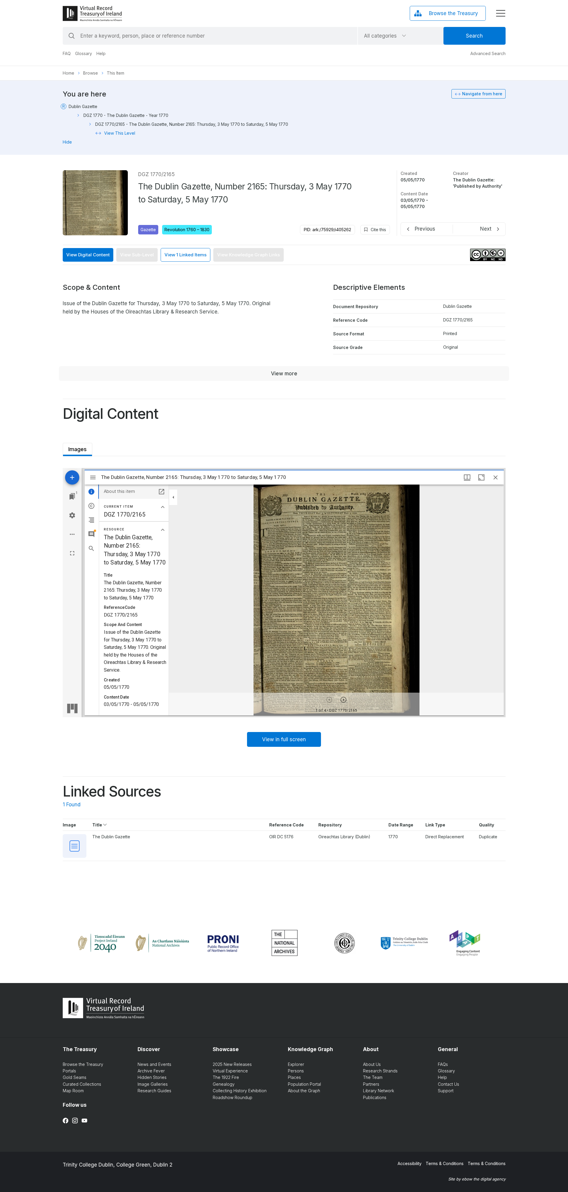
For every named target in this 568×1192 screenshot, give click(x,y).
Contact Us (448, 1084)
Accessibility (410, 1163)
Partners (371, 1084)
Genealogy (224, 1084)
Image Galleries (153, 1084)
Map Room (73, 1090)
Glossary (83, 53)
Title (97, 824)
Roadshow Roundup (232, 1097)
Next (485, 229)
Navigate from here (482, 93)
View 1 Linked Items (185, 255)
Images (77, 447)
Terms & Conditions (445, 1163)
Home (68, 72)
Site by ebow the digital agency (477, 1179)
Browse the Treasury (83, 1064)
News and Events (154, 1064)
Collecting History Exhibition (240, 1090)
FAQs (443, 1064)
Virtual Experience (230, 1070)
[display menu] (500, 13)
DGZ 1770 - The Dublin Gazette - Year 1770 (125, 115)
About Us (372, 1064)
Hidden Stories (152, 1077)
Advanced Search (488, 53)
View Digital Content (88, 255)
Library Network (378, 1090)
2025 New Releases (232, 1064)
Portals (69, 1070)
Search (474, 36)
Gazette (148, 229)
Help (101, 53)
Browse (90, 72)
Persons (296, 1070)
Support (446, 1090)
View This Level (119, 133)
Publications (374, 1097)
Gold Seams (74, 1077)
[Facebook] (65, 1120)
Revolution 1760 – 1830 (186, 229)
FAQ (67, 53)
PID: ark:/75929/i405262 (327, 229)
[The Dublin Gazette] (74, 846)
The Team (373, 1077)
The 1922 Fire (226, 1077)
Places (294, 1077)
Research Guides (154, 1090)
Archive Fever (151, 1070)
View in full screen (284, 739)
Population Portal (304, 1084)
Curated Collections (82, 1084)
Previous (425, 229)
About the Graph (304, 1090)
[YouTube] (84, 1120)
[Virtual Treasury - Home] (92, 13)
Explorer (296, 1064)
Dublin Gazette (83, 106)
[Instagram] (75, 1120)
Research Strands (380, 1070)
